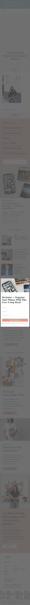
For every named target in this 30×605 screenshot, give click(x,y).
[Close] (27, 280)
